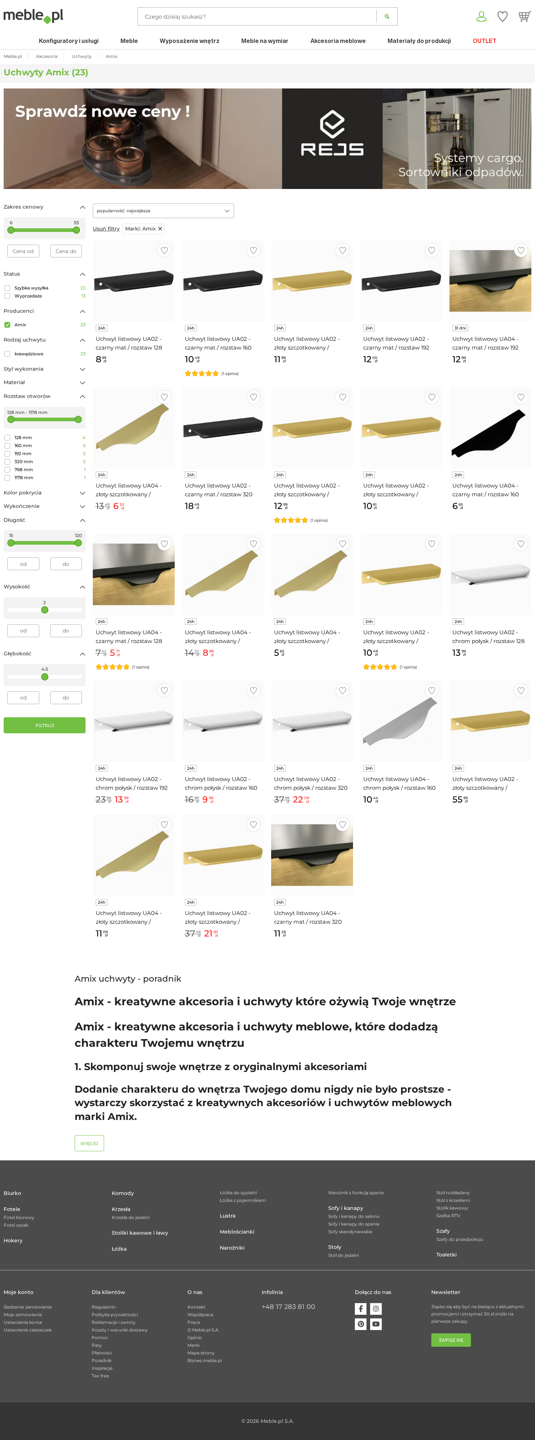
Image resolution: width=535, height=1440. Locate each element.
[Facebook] (360, 1309)
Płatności (102, 1353)
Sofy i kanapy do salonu (354, 1216)
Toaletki (446, 1254)
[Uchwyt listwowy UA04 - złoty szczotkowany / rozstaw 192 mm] (223, 574)
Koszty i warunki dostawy (120, 1330)
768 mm (50, 469)
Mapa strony (201, 1353)
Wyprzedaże (50, 296)
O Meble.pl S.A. (203, 1330)
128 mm (50, 437)
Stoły (334, 1247)
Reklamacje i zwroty (114, 1322)
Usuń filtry (106, 228)
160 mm (50, 445)
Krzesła (121, 1209)
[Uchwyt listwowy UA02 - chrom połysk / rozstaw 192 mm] (134, 721)
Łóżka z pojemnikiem (243, 1200)
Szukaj (387, 16)
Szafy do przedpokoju (459, 1239)
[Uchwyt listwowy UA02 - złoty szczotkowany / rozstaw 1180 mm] (490, 721)
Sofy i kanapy (345, 1208)
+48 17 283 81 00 (288, 1306)
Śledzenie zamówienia (28, 1307)
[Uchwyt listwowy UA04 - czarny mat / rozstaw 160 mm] (490, 428)
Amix (50, 324)
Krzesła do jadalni (131, 1217)
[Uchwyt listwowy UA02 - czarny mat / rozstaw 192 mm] (401, 281)
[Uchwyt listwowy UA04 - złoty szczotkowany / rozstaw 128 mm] (312, 574)
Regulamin (104, 1307)
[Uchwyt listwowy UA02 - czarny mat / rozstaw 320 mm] (223, 428)
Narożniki (232, 1247)
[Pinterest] (360, 1324)
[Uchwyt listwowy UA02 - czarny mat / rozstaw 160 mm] (223, 281)
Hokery (13, 1240)
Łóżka (119, 1249)
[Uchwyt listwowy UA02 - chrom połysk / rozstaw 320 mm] (312, 721)
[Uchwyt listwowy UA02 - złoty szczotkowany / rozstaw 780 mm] (223, 855)
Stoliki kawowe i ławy (140, 1233)
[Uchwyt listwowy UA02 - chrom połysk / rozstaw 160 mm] (223, 721)
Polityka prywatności (115, 1314)
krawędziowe (50, 353)
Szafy (443, 1231)
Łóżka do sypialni (238, 1192)
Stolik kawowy (452, 1208)
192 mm (50, 453)
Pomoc (100, 1337)
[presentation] (14, 138)
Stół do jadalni (343, 1255)
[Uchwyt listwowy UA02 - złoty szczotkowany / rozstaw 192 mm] (312, 281)
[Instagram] (376, 1309)
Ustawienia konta (23, 1322)
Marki (193, 1345)
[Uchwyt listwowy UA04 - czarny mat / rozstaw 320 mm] (312, 855)
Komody (123, 1193)
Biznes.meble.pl (204, 1360)
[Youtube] (376, 1324)
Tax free (100, 1375)
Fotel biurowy (19, 1217)
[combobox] (163, 211)
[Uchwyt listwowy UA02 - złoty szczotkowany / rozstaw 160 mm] (401, 574)
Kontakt (196, 1307)
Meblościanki (237, 1231)
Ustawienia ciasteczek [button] (28, 1330)
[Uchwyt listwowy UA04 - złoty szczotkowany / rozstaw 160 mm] (134, 428)
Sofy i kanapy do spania (353, 1224)
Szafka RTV (448, 1215)
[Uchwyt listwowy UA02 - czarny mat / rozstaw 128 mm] (134, 281)
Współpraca (200, 1314)
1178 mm (50, 477)
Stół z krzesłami (453, 1200)
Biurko (12, 1193)
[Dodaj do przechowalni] (164, 250)
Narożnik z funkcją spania (356, 1192)
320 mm (50, 461)
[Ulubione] (503, 16)
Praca (193, 1322)
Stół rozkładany (453, 1192)
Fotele (12, 1209)
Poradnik (101, 1360)
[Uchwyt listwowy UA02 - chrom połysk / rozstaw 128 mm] (490, 574)
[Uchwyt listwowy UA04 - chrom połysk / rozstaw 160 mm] (401, 721)
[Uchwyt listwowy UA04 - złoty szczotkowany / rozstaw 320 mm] (134, 855)
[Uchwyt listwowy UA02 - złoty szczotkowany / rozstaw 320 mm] (401, 428)
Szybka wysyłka (50, 288)
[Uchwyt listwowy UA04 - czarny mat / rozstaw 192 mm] (490, 281)
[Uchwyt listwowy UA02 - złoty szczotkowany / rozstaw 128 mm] (312, 428)
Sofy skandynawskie (350, 1231)
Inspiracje (102, 1368)
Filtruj (45, 725)
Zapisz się (451, 1340)
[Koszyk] (525, 16)
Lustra (227, 1215)
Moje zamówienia (23, 1314)
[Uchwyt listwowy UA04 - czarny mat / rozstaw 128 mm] (134, 574)
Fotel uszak (16, 1225)
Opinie (194, 1337)
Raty (97, 1345)
